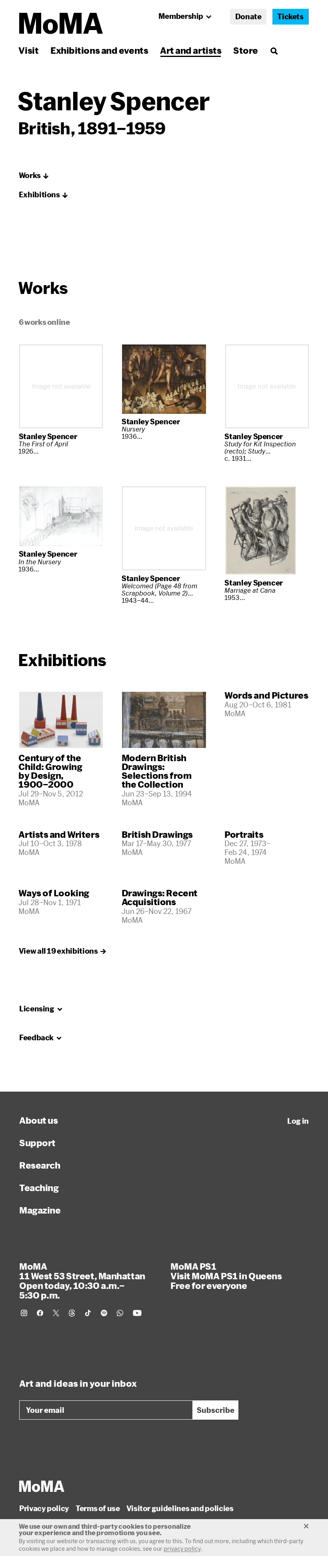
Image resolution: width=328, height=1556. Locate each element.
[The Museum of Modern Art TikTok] (88, 1313)
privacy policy (182, 1548)
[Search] (273, 50)
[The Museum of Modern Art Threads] (72, 1313)
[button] (34, 176)
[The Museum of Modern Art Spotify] (104, 1313)
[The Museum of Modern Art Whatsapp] (120, 1313)
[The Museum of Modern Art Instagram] (24, 1313)
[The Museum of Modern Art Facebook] (40, 1313)
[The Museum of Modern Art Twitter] (56, 1313)
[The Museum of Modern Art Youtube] (137, 1313)
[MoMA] (42, 1486)
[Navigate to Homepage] (61, 23)
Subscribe (215, 1410)
